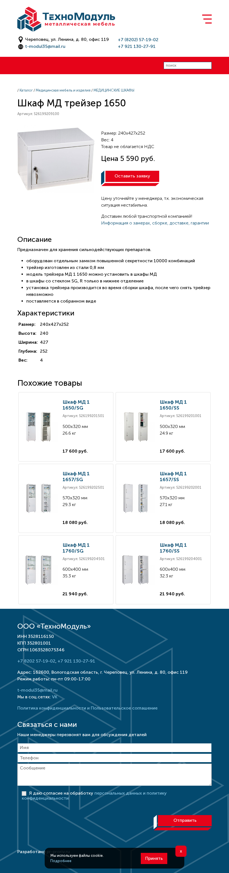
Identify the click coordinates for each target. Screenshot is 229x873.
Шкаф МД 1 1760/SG (76, 548)
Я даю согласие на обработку (94, 795)
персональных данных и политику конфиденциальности (94, 795)
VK (54, 696)
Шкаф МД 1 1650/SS (173, 405)
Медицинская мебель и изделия (63, 90)
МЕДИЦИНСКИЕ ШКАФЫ (114, 90)
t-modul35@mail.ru (45, 46)
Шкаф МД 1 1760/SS (173, 548)
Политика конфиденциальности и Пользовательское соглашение (87, 708)
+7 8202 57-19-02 (36, 661)
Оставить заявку (132, 176)
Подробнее (60, 861)
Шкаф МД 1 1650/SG (76, 405)
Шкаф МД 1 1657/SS (173, 477)
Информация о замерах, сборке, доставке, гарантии (155, 223)
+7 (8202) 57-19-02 (138, 39)
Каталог (26, 90)
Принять (154, 858)
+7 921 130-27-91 (137, 46)
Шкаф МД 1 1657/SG (76, 477)
